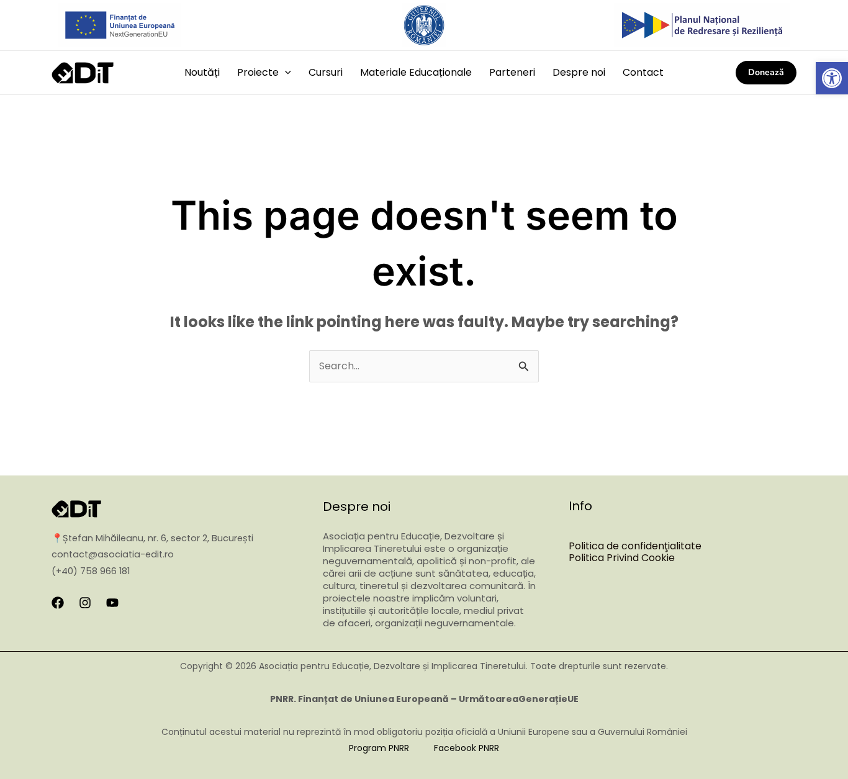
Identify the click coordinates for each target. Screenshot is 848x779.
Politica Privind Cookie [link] (622, 558)
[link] (832, 78)
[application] (285, 72)
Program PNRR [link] (379, 748)
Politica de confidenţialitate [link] (635, 546)
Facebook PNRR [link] (466, 748)
